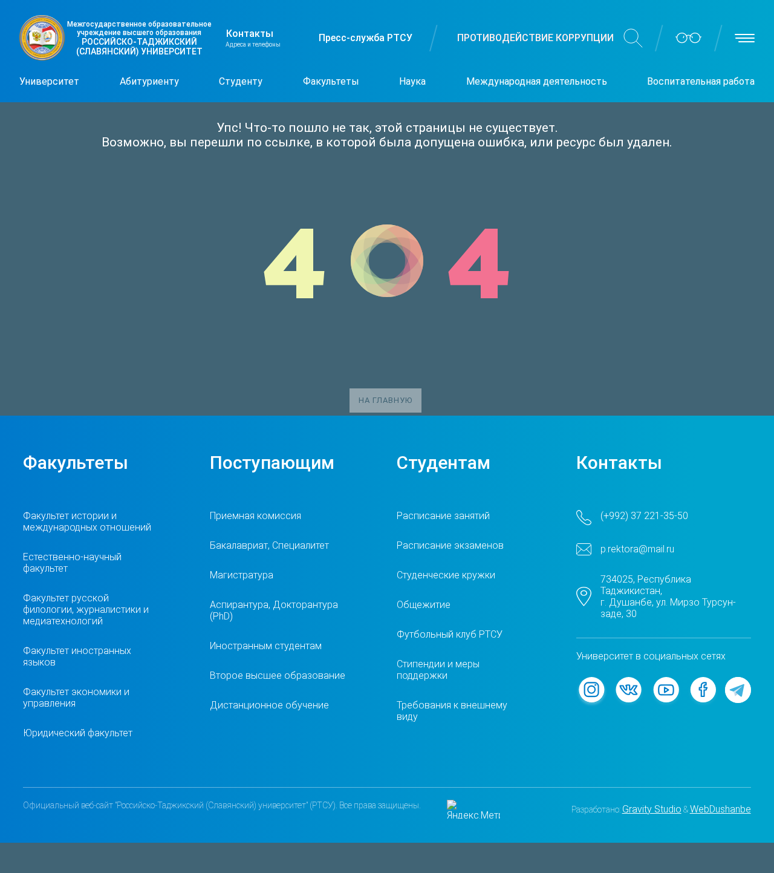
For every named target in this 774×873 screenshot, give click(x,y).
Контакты (249, 33)
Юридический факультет (77, 733)
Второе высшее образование (277, 675)
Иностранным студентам (266, 646)
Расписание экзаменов (450, 545)
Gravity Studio (651, 809)
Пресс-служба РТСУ (365, 38)
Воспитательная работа (701, 81)
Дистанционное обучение (269, 705)
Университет (49, 81)
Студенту (240, 81)
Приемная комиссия (255, 516)
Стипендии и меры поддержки (438, 669)
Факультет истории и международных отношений (87, 521)
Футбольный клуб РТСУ (449, 634)
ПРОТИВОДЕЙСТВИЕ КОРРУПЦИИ (535, 38)
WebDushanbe (720, 809)
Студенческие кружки (446, 575)
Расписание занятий (443, 516)
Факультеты (331, 81)
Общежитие (423, 604)
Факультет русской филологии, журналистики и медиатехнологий (86, 609)
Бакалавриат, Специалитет (269, 545)
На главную (385, 400)
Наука (412, 81)
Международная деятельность (536, 81)
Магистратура (241, 575)
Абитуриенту (149, 81)
